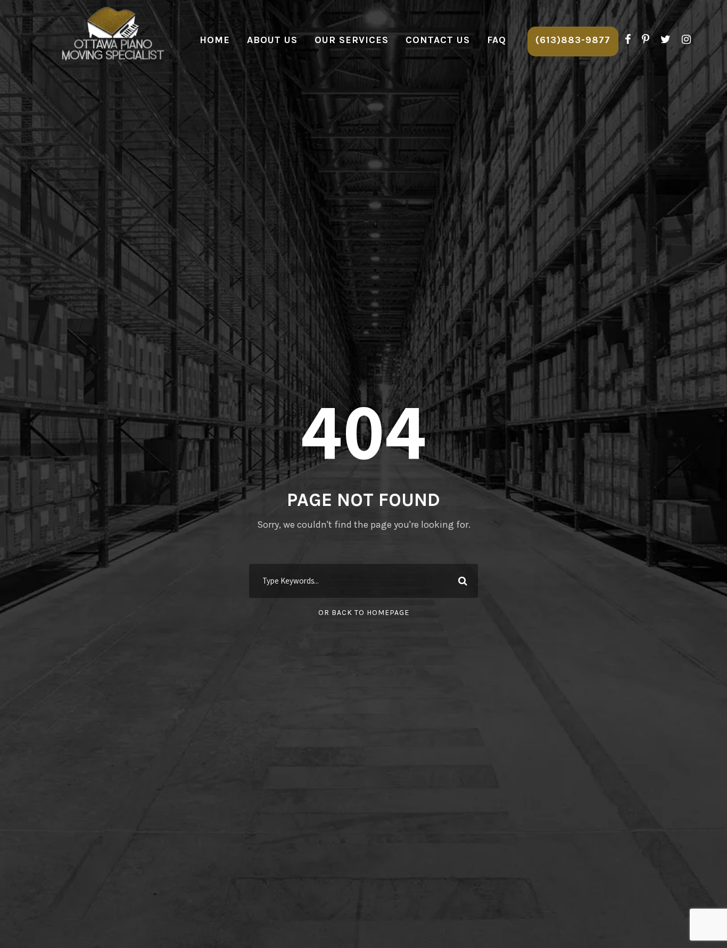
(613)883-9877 (572, 40)
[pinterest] (645, 40)
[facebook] (628, 40)
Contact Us (438, 40)
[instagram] (686, 40)
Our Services (352, 40)
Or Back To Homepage (363, 612)
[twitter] (665, 40)
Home (215, 40)
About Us (272, 40)
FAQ (496, 40)
